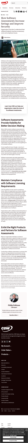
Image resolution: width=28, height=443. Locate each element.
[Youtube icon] (9, 341)
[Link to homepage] (4, 3)
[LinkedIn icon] (5, 341)
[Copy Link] (26, 12)
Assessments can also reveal (19, 171)
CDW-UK (13, 410)
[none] (5, 8)
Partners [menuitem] (24, 8)
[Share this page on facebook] (16, 12)
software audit (11, 200)
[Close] (26, 430)
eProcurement (4, 391)
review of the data (21, 256)
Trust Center (4, 382)
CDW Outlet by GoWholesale (7, 402)
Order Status (6, 350)
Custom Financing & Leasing (7, 394)
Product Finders (4, 400)
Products (4, 354)
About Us (3, 365)
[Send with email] (21, 12)
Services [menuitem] (11, 8)
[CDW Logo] (4, 3)
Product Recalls (4, 396)
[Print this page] (24, 12)
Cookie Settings (13, 437)
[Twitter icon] (7, 341)
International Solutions (6, 373)
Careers (3, 369)
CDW (2, 410)
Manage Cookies (13, 435)
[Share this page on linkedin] (18, 12)
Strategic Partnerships (6, 380)
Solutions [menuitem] (5, 8)
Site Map (2, 424)
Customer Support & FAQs (7, 389)
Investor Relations (5, 371)
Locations (3, 376)
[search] (17, 3)
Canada (9, 410)
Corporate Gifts (4, 398)
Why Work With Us (5, 363)
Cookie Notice (9, 424)
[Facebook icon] (2, 341)
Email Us (18, 409)
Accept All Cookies (13, 440)
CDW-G (5, 410)
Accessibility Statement (6, 367)
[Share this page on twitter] (14, 12)
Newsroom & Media (5, 378)
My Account (5, 346)
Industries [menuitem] (17, 8)
